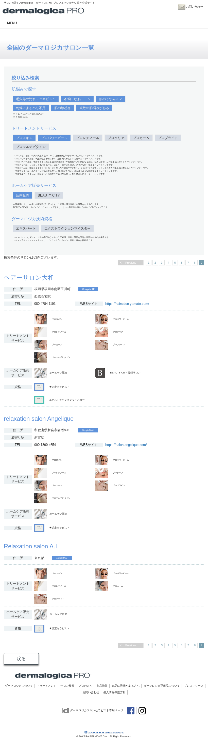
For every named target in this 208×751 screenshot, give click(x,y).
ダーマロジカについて (19, 685)
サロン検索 (67, 685)
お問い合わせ (90, 692)
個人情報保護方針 (114, 692)
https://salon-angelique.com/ (126, 445)
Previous (130, 262)
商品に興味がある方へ (126, 685)
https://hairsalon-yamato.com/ (127, 304)
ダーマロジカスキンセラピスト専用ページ (96, 710)
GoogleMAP (88, 289)
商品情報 (102, 685)
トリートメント (46, 685)
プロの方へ (85, 685)
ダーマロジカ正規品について (162, 685)
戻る (21, 658)
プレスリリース (193, 685)
